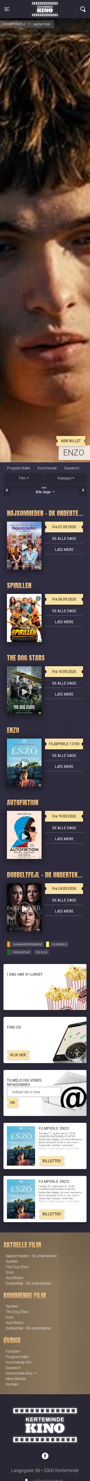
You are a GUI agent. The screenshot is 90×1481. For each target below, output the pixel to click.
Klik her (18, 1055)
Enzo (73, 453)
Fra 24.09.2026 (64, 888)
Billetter (51, 1161)
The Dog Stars (17, 1267)
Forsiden (13, 1351)
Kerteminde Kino (45, 5)
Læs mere (64, 549)
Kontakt (12, 1384)
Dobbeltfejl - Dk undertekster (28, 1283)
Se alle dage (64, 538)
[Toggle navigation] (83, 9)
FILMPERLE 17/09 (64, 744)
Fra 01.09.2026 (64, 527)
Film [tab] (22, 478)
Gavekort (71, 468)
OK (12, 1102)
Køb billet (71, 441)
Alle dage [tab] (44, 490)
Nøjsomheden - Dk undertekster (31, 1256)
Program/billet (18, 468)
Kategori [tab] (65, 478)
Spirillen (12, 1261)
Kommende (47, 468)
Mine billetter (16, 1379)
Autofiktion (14, 1278)
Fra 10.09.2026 (64, 671)
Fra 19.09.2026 (64, 816)
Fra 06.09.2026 (64, 599)
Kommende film (19, 1362)
